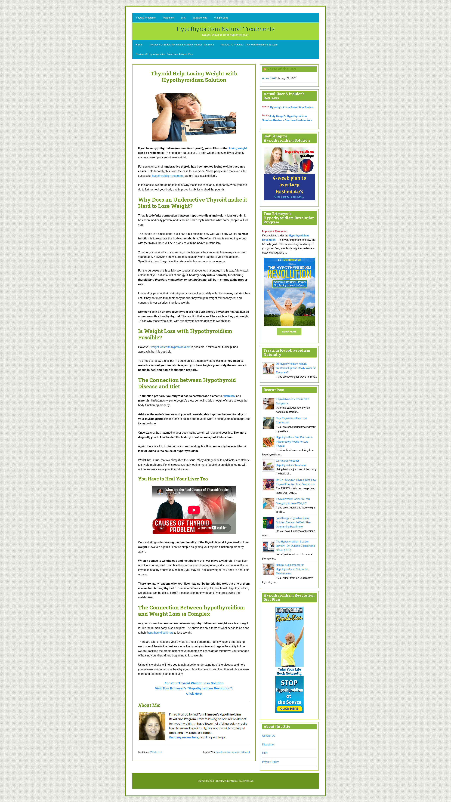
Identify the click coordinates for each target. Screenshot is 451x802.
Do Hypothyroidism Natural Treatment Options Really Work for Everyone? (296, 368)
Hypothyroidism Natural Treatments (226, 29)
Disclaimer (268, 744)
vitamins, (229, 395)
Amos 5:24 (268, 78)
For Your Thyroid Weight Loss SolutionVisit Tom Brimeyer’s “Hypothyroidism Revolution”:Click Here (194, 688)
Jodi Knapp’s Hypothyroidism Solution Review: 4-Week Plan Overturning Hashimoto (293, 522)
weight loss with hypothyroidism (170, 347)
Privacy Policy (270, 761)
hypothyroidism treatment (167, 175)
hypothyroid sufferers (160, 632)
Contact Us (268, 735)
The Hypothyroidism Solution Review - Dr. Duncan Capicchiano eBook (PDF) (295, 546)
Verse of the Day (281, 69)
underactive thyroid (240, 752)
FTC (264, 753)
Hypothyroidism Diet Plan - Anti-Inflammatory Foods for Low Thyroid (294, 441)
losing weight (238, 148)
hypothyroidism (223, 752)
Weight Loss (156, 752)
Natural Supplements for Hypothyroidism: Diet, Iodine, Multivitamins (292, 569)
